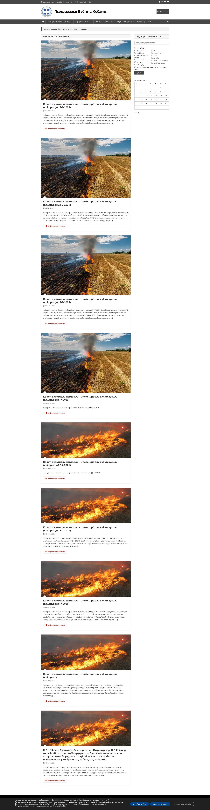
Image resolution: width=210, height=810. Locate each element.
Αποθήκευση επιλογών (182, 804)
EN (90, 2)
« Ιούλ (136, 112)
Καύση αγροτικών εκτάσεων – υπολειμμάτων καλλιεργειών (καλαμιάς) (80, 675)
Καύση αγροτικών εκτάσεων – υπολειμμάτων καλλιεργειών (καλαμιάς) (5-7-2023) (80, 398)
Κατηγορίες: (139, 48)
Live (149, 22)
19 (146, 99)
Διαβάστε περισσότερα (56, 128)
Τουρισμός (141, 22)
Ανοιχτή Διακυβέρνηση (124, 22)
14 (156, 96)
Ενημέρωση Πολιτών (82, 22)
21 (156, 99)
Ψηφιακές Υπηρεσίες (102, 22)
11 (141, 96)
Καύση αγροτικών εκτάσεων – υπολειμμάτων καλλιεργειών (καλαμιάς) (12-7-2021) (80, 529)
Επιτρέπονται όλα (139, 804)
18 (141, 99)
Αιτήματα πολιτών (81, 2)
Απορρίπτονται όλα (160, 804)
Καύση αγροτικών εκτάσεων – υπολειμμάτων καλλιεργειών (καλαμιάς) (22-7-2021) (80, 463)
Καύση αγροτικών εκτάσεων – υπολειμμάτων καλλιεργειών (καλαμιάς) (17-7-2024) (80, 300)
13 (151, 96)
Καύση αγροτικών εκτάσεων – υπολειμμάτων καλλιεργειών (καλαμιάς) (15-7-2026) (80, 105)
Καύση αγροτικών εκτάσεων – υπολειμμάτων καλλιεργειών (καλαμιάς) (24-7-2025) (80, 203)
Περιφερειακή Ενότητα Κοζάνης (58, 22)
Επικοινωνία (68, 2)
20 (151, 99)
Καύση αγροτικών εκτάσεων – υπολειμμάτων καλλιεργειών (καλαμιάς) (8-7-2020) (80, 602)
